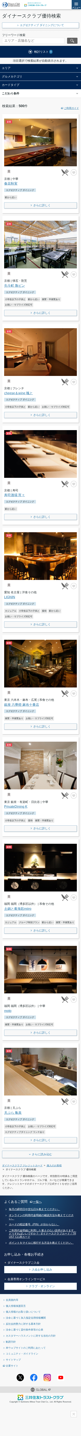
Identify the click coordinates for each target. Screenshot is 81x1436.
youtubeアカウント (60, 1377)
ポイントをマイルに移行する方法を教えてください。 (41, 1242)
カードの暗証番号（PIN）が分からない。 (34, 1224)
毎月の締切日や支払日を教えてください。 (34, 1209)
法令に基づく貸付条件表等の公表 (24, 1329)
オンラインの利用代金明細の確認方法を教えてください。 (41, 1217)
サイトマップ (13, 1359)
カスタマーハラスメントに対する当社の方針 (31, 1335)
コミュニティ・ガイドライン (22, 1353)
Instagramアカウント (47, 1377)
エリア (6, 68)
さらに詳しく (42, 205)
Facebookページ (33, 1377)
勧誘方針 (11, 1341)
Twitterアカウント (20, 1377)
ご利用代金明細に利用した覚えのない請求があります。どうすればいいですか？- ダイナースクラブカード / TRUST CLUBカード (42, 1233)
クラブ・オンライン (42, 1286)
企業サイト (12, 1365)
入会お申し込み (42, 1269)
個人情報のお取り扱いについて (23, 1311)
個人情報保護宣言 (16, 1306)
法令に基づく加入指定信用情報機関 (26, 1317)
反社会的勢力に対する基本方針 (23, 1323)
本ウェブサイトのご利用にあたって (26, 1347)
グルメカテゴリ (12, 76)
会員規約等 (12, 1299)
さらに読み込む (42, 1154)
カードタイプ (10, 84)
